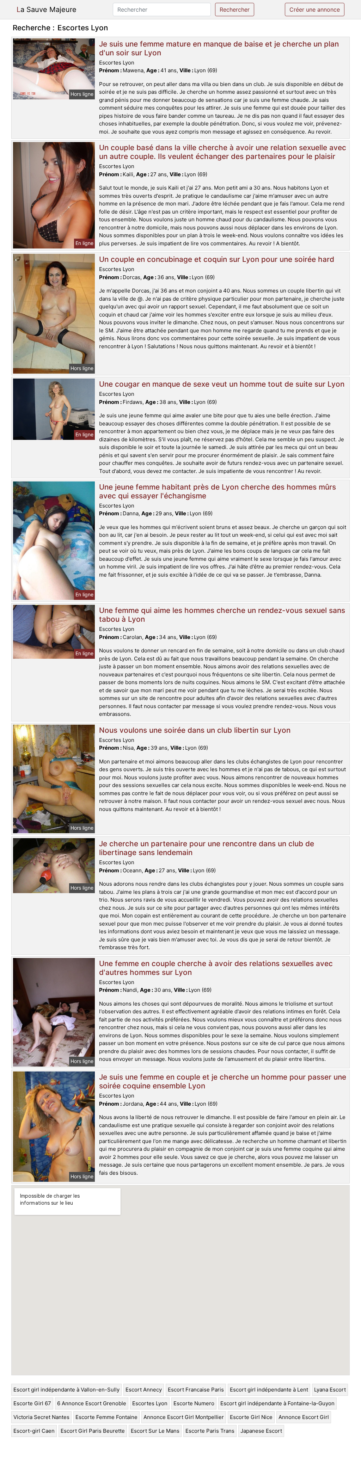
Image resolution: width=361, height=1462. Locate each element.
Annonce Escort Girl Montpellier (183, 1417)
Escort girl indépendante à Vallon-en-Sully (66, 1389)
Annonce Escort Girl (304, 1417)
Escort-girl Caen (34, 1430)
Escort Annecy (144, 1389)
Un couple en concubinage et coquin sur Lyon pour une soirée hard (216, 259)
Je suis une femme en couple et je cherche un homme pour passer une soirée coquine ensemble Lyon (222, 1081)
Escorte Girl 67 (32, 1403)
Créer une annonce (314, 9)
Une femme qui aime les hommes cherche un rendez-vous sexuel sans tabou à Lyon (222, 615)
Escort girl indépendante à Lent (269, 1389)
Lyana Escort (330, 1389)
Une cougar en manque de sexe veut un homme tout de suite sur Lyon (221, 384)
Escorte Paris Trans (209, 1430)
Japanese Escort (261, 1430)
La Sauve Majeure (47, 9)
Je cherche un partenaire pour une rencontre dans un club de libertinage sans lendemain (206, 848)
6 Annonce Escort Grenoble (91, 1403)
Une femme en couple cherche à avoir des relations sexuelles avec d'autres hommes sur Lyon (216, 968)
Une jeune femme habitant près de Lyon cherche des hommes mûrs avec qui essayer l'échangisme (217, 491)
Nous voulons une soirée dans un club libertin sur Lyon (194, 730)
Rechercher (235, 9)
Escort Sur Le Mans (155, 1430)
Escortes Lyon (149, 1403)
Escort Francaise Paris (196, 1389)
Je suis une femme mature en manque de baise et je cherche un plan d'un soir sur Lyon (219, 48)
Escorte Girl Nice (251, 1417)
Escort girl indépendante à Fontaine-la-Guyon (277, 1403)
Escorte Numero (193, 1403)
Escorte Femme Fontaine (106, 1417)
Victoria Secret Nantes (41, 1417)
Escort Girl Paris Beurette (93, 1430)
